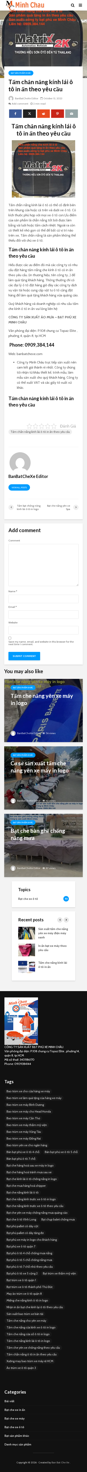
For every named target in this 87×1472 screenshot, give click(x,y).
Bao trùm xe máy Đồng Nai (24, 1138)
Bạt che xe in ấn (14, 1410)
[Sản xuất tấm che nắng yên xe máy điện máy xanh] (26, 933)
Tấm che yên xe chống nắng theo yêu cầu (33, 1348)
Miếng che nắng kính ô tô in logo (27, 1300)
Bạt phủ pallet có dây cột (22, 1226)
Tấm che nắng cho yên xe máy (26, 1321)
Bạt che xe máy (14, 1418)
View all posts (19, 487)
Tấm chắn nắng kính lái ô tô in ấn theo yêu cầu (40, 432)
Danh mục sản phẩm (17, 1444)
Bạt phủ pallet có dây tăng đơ (25, 1233)
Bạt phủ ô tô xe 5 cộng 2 (22, 1273)
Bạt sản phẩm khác (21, 73)
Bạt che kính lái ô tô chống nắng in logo (32, 1179)
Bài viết (9, 1401)
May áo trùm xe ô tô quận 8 (24, 1294)
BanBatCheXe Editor (26, 98)
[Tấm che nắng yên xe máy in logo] (43, 710)
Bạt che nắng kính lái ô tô (23, 1192)
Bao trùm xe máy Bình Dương (25, 1105)
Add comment (20, 103)
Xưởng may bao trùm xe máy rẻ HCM (30, 1361)
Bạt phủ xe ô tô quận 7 (21, 1246)
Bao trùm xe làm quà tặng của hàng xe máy (34, 1098)
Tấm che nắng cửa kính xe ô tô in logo (31, 1327)
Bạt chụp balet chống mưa (58, 1219)
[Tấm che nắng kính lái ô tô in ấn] (26, 966)
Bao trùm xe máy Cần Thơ (23, 1118)
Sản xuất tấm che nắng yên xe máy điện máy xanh (53, 933)
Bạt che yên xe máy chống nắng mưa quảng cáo (37, 1213)
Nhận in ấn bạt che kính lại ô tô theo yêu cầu (35, 1307)
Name (12, 591)
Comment (14, 540)
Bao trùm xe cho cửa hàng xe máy (28, 1091)
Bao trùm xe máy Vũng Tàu (24, 1132)
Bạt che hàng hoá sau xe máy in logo (30, 1165)
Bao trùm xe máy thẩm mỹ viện (27, 1125)
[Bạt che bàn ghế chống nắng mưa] (43, 845)
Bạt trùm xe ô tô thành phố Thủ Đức (30, 1287)
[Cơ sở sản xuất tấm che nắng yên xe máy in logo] (43, 777)
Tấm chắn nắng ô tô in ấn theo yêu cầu (32, 1354)
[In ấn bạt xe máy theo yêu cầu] (26, 949)
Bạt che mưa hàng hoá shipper (26, 1186)
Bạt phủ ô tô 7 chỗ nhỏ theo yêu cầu (30, 1267)
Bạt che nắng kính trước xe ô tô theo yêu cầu (35, 1206)
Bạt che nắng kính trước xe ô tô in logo (31, 1199)
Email (12, 607)
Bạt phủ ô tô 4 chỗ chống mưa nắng (29, 1253)
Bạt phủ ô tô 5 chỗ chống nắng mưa (29, 1260)
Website (13, 622)
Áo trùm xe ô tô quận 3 (21, 1368)
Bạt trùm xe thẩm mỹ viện (59, 1273)
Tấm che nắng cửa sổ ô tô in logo (28, 1334)
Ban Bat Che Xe (60, 1462)
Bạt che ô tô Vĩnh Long (21, 1219)
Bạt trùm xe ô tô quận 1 (21, 1280)
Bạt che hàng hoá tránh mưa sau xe (29, 1172)
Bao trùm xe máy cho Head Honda (29, 1111)
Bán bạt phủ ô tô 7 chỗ (21, 1159)
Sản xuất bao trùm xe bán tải (25, 1314)
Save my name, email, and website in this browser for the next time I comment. (41, 643)
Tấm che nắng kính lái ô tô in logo (28, 1341)
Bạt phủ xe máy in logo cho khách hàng (32, 1240)
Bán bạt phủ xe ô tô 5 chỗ (61, 1152)
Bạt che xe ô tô (14, 1427)
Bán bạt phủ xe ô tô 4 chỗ (23, 1152)
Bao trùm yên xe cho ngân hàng (27, 1145)
